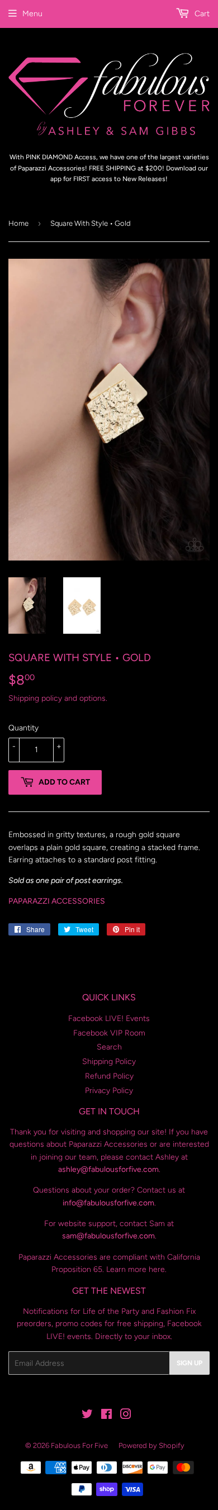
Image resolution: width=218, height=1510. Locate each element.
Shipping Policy (109, 1061)
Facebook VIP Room (109, 1033)
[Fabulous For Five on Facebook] (106, 1416)
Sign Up (189, 1363)
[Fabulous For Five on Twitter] (87, 1416)
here (157, 1269)
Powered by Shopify (151, 1445)
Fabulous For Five (79, 1445)
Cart (201, 13)
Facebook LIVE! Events (109, 1018)
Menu (32, 13)
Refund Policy (109, 1076)
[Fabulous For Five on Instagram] (125, 1416)
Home (18, 223)
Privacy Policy (109, 1090)
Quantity (23, 728)
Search (109, 1047)
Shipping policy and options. (57, 698)
